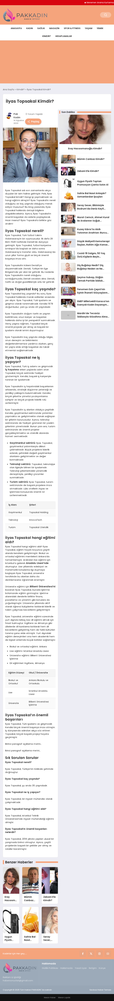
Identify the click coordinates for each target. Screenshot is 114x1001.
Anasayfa (16, 28)
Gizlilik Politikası (50, 968)
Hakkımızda (66, 968)
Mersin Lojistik (64, 997)
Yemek (100, 28)
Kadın (29, 28)
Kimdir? (46, 36)
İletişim (93, 968)
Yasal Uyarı (81, 968)
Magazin (54, 28)
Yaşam (88, 28)
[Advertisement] (57, 62)
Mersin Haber (50, 997)
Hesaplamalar (63, 36)
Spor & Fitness (72, 28)
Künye (102, 968)
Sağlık (41, 28)
